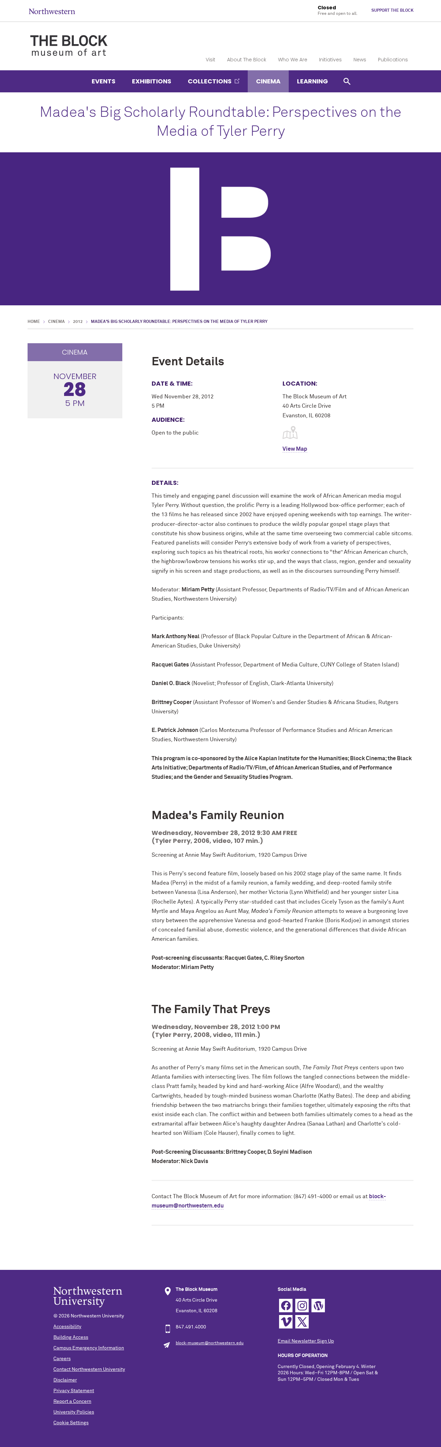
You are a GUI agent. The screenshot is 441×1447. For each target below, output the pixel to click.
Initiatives (330, 59)
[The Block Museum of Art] (68, 39)
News (359, 59)
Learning (312, 81)
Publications (393, 59)
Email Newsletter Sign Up (306, 1341)
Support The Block (392, 11)
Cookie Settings (71, 1422)
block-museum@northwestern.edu (210, 1343)
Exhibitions (151, 81)
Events (103, 81)
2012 (78, 322)
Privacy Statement (73, 1390)
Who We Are (292, 59)
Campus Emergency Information (88, 1348)
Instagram (302, 1305)
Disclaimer (65, 1380)
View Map (295, 449)
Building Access (70, 1337)
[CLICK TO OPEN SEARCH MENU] (347, 81)
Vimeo (286, 1321)
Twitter (302, 1321)
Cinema (268, 81)
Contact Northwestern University (89, 1369)
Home (34, 322)
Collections (210, 81)
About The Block (246, 59)
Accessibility (67, 1326)
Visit (210, 59)
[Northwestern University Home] (52, 11)
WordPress (318, 1305)
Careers (62, 1358)
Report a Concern (72, 1401)
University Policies (73, 1412)
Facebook (286, 1305)
